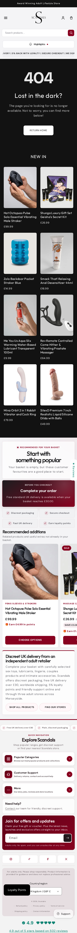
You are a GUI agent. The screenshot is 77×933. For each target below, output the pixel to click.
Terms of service (57, 906)
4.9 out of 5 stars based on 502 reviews (38, 931)
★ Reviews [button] (74, 469)
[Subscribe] (67, 838)
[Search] (71, 33)
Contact (10, 808)
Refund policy (22, 906)
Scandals (42, 901)
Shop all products (21, 707)
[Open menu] (5, 18)
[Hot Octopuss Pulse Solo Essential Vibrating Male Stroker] (30, 572)
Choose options (30, 640)
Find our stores (55, 707)
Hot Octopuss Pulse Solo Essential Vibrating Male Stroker (27, 611)
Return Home (38, 130)
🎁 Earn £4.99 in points (20, 624)
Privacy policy (39, 906)
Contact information (41, 911)
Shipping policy (21, 911)
